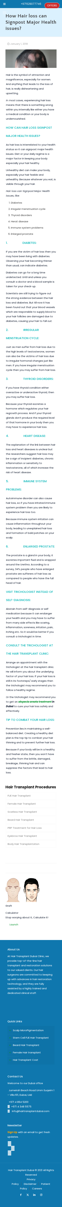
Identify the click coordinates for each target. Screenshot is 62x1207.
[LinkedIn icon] (34, 1194)
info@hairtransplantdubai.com (29, 1111)
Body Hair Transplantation (23, 844)
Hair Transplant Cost (25, 1060)
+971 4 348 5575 (20, 1106)
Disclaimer (30, 1184)
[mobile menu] (4, 13)
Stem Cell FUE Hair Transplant (31, 1037)
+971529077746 (31, 4)
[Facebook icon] (21, 1194)
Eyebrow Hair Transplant (22, 836)
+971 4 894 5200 (17, 1102)
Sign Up (12, 1132)
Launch (14, 924)
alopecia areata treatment (35, 701)
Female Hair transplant (27, 1052)
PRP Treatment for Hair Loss (25, 828)
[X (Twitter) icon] (27, 1194)
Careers (37, 1188)
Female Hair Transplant (22, 803)
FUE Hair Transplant (19, 795)
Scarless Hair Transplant (22, 811)
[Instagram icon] (41, 1194)
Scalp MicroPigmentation (28, 1030)
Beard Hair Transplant (21, 820)
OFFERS (52, 5)
